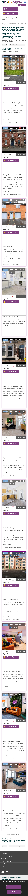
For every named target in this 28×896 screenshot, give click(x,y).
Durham (18, 18)
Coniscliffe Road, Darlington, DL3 (12, 386)
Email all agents (11, 13)
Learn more (14, 884)
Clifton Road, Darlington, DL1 (11, 671)
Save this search (11, 9)
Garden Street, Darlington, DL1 (12, 811)
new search (22, 5)
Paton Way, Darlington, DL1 (11, 246)
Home (3, 18)
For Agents (3, 858)
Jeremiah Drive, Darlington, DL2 (12, 103)
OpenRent (6, 85)
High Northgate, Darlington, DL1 (12, 458)
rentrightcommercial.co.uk (8, 869)
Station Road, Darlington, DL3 (11, 741)
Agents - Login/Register (7, 861)
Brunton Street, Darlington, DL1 (12, 316)
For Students (4, 853)
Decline (14, 892)
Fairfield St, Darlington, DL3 (11, 528)
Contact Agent (11, 88)
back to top (5, 850)
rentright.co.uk (4, 866)
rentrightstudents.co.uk (10, 51)
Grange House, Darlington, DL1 (12, 175)
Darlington (4, 19)
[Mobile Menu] (25, 2)
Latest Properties (5, 864)
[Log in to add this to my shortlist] (13, 83)
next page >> (21, 45)
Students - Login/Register (7, 856)
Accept (13, 887)
